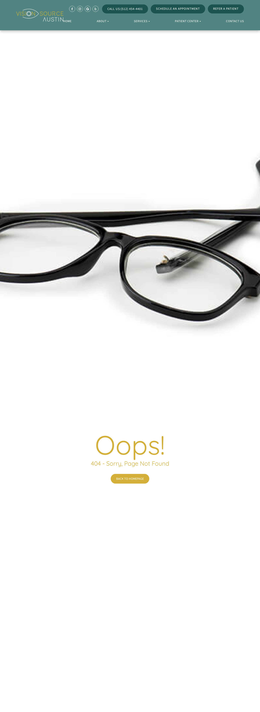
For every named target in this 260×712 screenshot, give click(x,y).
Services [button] (141, 21)
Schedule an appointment (178, 9)
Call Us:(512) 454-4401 (125, 9)
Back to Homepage (130, 479)
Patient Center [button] (187, 21)
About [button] (101, 21)
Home (67, 21)
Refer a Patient (226, 9)
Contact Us (235, 21)
